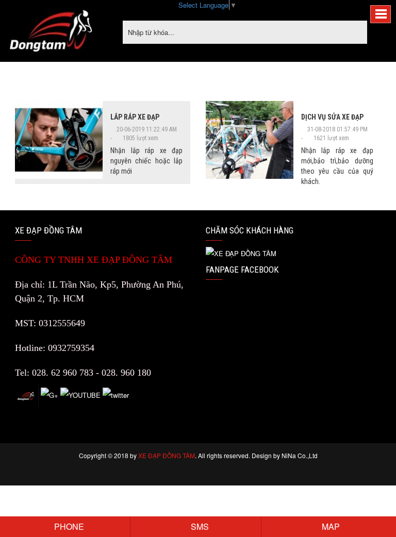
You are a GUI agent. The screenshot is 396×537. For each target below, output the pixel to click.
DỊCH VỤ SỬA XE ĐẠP (332, 117)
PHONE (68, 526)
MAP (330, 526)
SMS (199, 526)
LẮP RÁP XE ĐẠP (134, 117)
